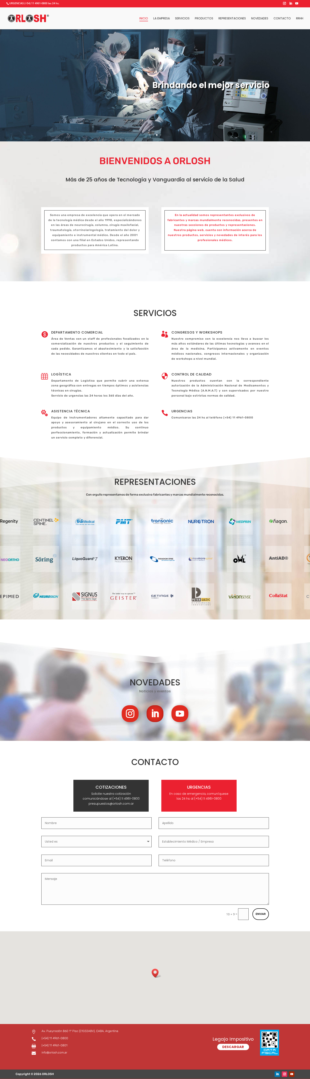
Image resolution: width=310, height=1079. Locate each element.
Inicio (143, 18)
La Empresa (161, 18)
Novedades (259, 18)
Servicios (182, 18)
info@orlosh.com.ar (54, 1052)
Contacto (282, 18)
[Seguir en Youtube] (179, 713)
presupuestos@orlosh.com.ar (111, 804)
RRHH (299, 18)
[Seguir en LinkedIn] (155, 713)
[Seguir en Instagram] (130, 713)
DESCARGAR (233, 1046)
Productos (204, 18)
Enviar (261, 913)
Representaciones (232, 18)
